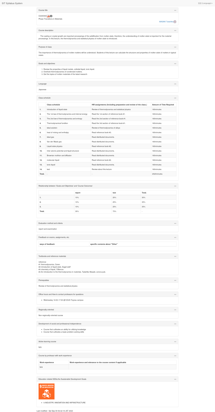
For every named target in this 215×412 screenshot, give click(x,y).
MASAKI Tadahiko (166, 21)
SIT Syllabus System (12, 3)
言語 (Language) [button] (204, 3)
